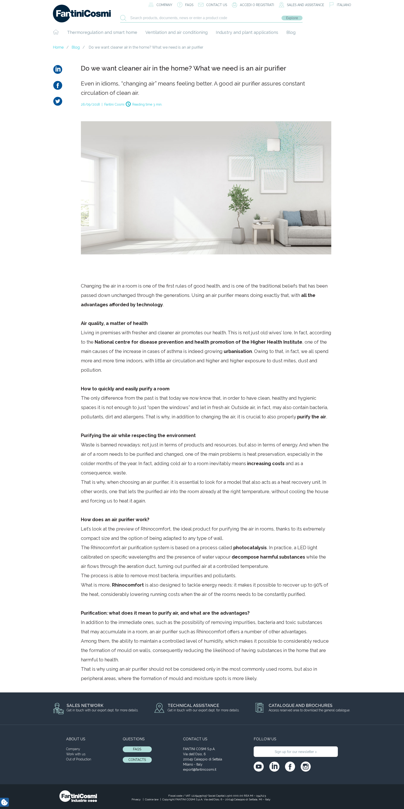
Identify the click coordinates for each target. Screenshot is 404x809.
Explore (292, 18)
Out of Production (78, 759)
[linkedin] (274, 767)
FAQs (137, 749)
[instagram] (306, 767)
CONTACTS (137, 760)
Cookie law (152, 799)
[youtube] (259, 767)
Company (73, 749)
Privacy (136, 799)
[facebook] (290, 767)
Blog (291, 32)
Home (58, 47)
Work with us (75, 754)
